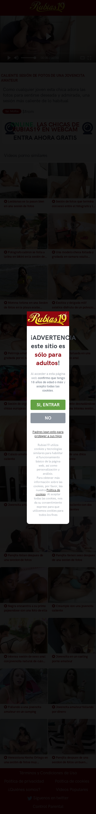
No (48, 418)
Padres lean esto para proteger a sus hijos (48, 434)
